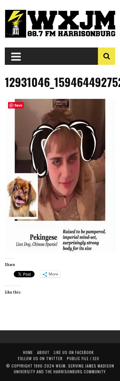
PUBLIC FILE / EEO (83, 358)
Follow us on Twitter (40, 358)
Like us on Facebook (74, 352)
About (43, 352)
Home (28, 352)
